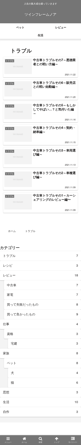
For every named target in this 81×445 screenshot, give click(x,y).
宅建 (44, 343)
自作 (40, 411)
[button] (72, 369)
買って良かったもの (42, 314)
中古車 (42, 285)
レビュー (40, 275)
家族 (40, 353)
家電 (42, 294)
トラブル (40, 255)
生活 (40, 402)
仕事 (40, 324)
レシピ (40, 265)
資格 (42, 333)
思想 (40, 392)
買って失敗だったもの (42, 304)
